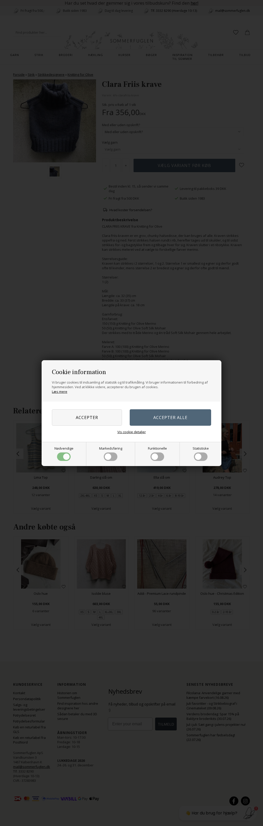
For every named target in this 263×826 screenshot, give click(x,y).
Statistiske (201, 448)
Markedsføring (110, 448)
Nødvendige (63, 448)
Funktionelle (157, 448)
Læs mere (59, 391)
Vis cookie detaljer (131, 432)
